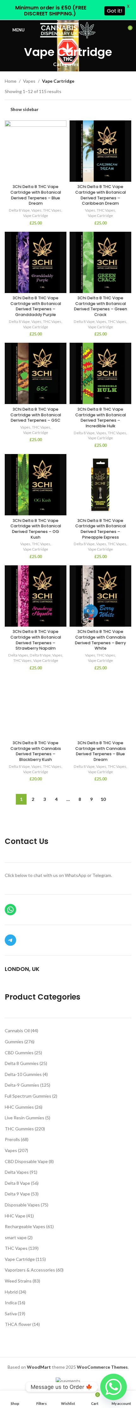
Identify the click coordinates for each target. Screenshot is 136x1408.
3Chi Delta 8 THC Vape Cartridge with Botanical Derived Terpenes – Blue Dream (35, 195)
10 (103, 799)
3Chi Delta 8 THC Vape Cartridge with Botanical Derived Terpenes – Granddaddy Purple (35, 306)
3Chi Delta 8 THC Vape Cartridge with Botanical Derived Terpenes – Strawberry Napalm (35, 640)
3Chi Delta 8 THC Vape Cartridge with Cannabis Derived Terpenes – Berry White (100, 640)
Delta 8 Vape (19, 210)
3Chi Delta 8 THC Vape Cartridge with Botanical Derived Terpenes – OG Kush (35, 529)
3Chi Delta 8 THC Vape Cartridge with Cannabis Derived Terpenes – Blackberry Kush (35, 751)
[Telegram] (10, 940)
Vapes (29, 81)
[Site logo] (68, 29)
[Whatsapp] (113, 1387)
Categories (65, 64)
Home (10, 81)
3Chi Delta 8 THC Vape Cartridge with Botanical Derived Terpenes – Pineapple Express (100, 529)
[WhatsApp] (10, 909)
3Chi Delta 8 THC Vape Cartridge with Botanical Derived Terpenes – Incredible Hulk (100, 418)
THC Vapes (52, 210)
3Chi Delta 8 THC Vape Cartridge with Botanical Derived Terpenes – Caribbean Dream (100, 195)
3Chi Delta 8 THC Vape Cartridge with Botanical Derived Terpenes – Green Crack (100, 306)
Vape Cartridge (35, 215)
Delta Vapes (18, 655)
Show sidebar (24, 109)
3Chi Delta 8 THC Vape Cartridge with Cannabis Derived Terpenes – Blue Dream (100, 751)
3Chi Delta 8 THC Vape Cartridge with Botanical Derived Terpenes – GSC (35, 415)
